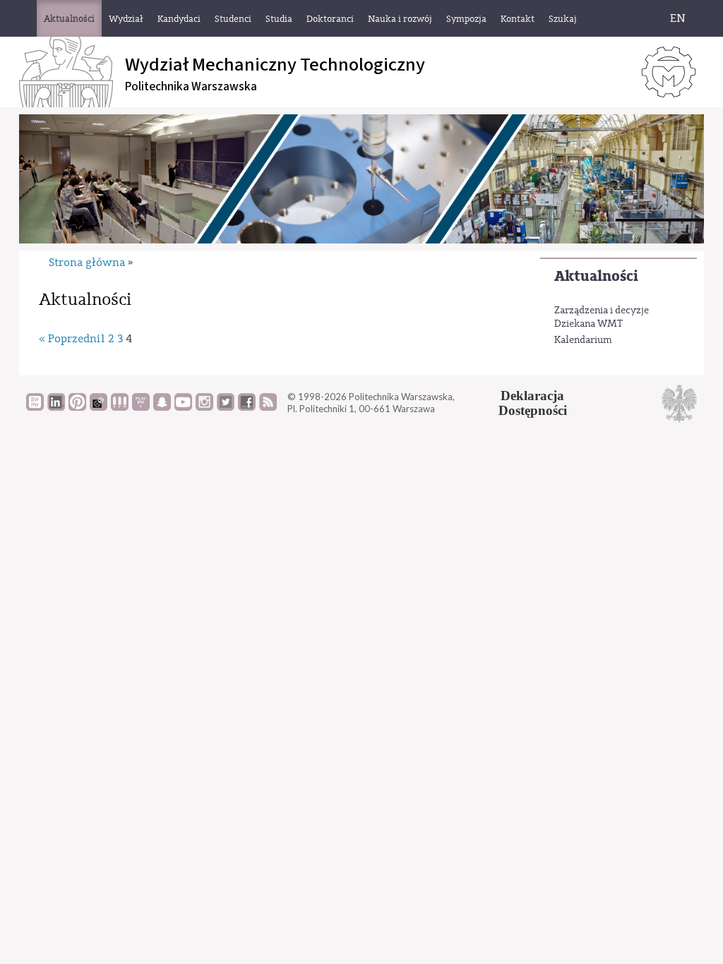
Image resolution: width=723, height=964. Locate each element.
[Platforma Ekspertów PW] (98, 407)
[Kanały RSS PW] (268, 407)
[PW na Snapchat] (162, 407)
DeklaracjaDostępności (532, 403)
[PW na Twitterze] (225, 407)
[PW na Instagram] (204, 407)
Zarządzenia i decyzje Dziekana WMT (601, 317)
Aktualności (596, 276)
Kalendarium (583, 340)
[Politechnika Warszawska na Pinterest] (77, 407)
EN (678, 18)
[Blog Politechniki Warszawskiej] (141, 407)
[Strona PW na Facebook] (247, 407)
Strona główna (87, 262)
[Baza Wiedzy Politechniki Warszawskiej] (35, 407)
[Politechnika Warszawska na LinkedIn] (56, 407)
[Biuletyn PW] (120, 407)
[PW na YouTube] (183, 407)
